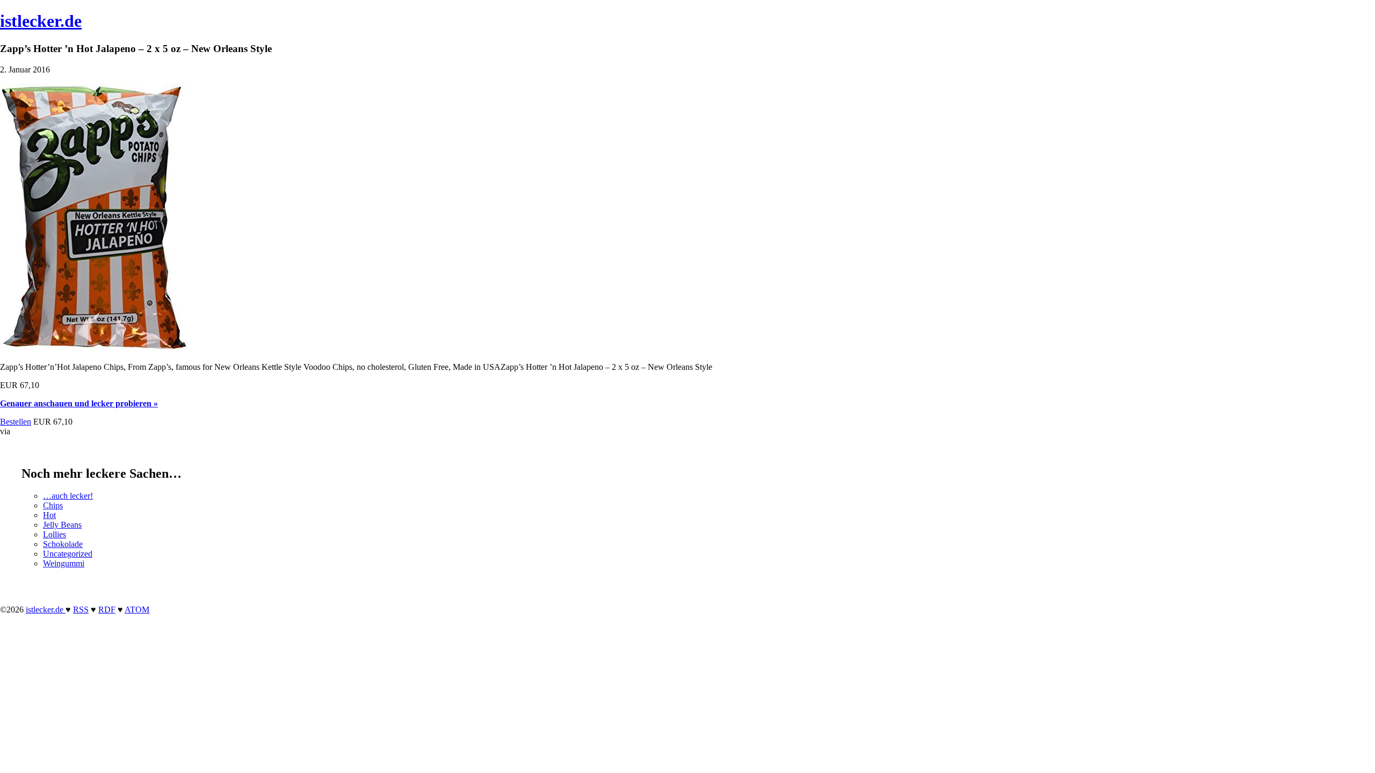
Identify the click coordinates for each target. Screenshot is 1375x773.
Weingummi (63, 563)
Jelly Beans (62, 524)
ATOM (137, 609)
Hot (49, 515)
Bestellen (15, 421)
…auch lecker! (68, 495)
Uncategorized (67, 553)
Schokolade (63, 544)
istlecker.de (41, 21)
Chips (53, 505)
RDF (106, 609)
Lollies (54, 534)
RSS (81, 609)
